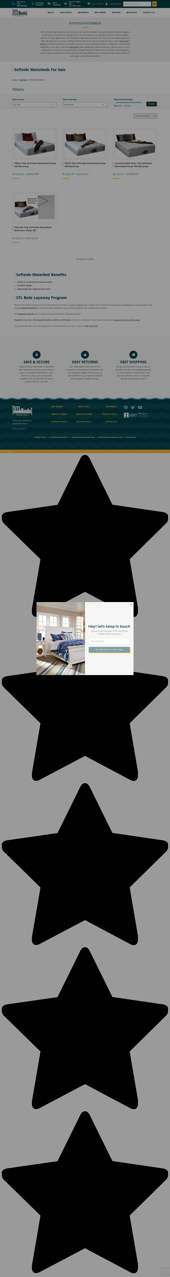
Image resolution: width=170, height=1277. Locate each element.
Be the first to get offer (109, 649)
